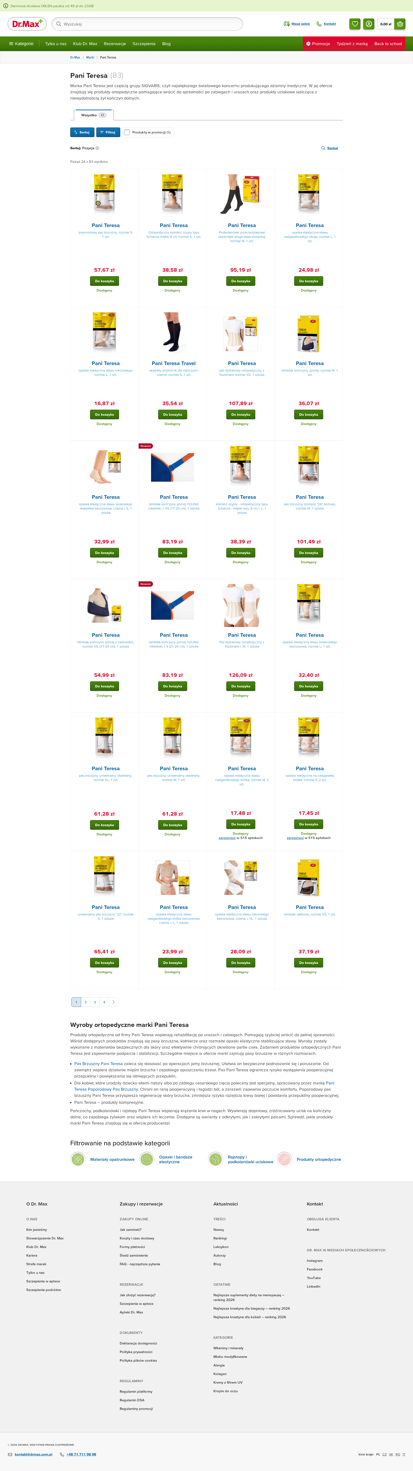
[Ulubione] (354, 23)
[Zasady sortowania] (98, 148)
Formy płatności (132, 1247)
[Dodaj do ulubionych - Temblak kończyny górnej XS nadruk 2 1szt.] (133, 584)
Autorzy (219, 1255)
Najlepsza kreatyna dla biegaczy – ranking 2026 (251, 1308)
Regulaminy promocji (136, 1409)
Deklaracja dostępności (138, 1343)
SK (391, 1454)
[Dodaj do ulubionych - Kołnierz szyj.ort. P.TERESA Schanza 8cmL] (269, 446)
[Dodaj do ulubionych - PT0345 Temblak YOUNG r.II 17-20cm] (201, 446)
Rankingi (220, 1238)
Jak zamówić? (130, 1229)
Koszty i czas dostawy (137, 1238)
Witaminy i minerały (228, 1348)
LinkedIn (313, 1286)
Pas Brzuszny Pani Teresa (98, 1063)
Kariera (31, 1255)
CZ (384, 1454)
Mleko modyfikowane (230, 1356)
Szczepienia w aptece (43, 1281)
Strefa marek (36, 1264)
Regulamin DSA (132, 1400)
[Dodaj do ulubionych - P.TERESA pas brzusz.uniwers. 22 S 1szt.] (133, 857)
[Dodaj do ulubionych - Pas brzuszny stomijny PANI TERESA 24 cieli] (337, 446)
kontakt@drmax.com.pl (33, 1454)
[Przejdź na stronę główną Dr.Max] (27, 24)
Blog (166, 43)
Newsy (218, 1229)
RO (398, 1454)
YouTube (314, 1278)
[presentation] (104, 196)
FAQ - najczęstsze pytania (140, 1264)
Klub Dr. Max (85, 43)
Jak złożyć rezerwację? (138, 1295)
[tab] (94, 115)
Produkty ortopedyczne (319, 1159)
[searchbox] (147, 24)
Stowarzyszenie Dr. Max (45, 1238)
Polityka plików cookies (138, 1360)
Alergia (219, 1365)
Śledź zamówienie (134, 1255)
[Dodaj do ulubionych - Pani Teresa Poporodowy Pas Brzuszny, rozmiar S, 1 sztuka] (133, 175)
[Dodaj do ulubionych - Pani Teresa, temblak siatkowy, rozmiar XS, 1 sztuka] (337, 857)
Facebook (315, 1269)
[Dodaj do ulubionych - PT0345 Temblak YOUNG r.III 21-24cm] (201, 584)
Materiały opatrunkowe (112, 1159)
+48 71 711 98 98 (81, 1454)
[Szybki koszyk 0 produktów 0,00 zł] (399, 23)
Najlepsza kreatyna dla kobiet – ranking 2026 (249, 1317)
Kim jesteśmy (36, 1229)
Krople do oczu (225, 1391)
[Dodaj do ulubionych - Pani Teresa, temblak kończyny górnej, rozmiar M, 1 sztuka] (337, 313)
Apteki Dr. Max (131, 1312)
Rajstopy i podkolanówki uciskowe (250, 1159)
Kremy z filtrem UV (228, 1382)
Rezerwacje (115, 43)
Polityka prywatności (136, 1352)
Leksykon (220, 1247)
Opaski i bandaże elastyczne (175, 1159)
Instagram (315, 1261)
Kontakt (313, 1229)
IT (404, 1454)
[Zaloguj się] (368, 23)
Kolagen (220, 1374)
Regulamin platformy (136, 1391)
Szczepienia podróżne (43, 1290)
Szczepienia (144, 43)
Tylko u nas (55, 43)
